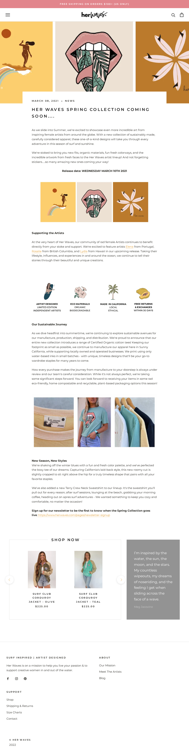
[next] (121, 580)
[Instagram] (16, 678)
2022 (12, 745)
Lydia (83, 251)
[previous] (9, 580)
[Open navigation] (8, 15)
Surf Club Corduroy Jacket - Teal (88, 597)
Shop (9, 699)
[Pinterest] (25, 678)
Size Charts (14, 712)
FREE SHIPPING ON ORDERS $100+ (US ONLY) (94, 4)
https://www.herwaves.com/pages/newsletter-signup (73, 515)
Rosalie (37, 251)
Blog (102, 678)
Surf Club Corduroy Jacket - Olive (42, 597)
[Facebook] (7, 678)
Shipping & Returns (19, 706)
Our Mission (107, 665)
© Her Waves (20, 739)
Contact (11, 718)
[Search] (173, 15)
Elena (129, 246)
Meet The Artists (110, 671)
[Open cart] (181, 15)
